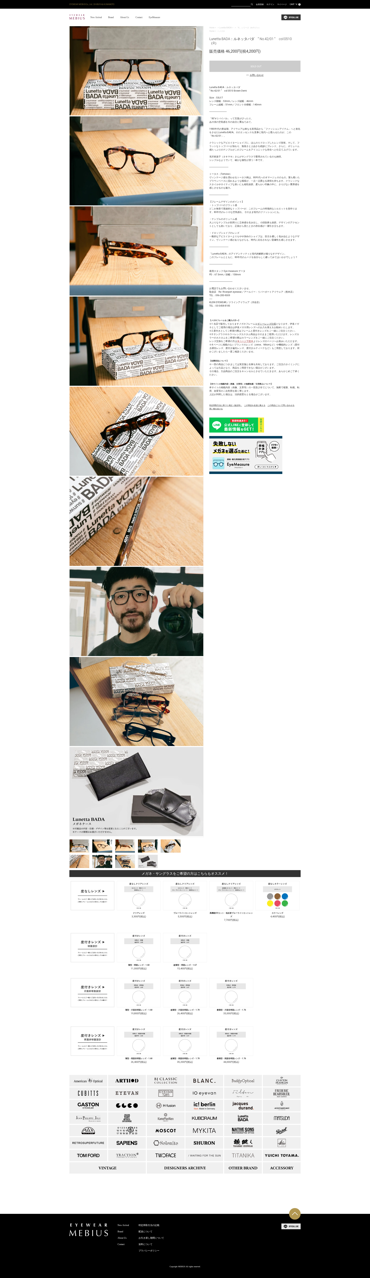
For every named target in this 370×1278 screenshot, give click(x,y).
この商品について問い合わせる (280, 405)
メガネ (222, 31)
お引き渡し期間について (151, 1238)
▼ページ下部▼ (245, 341)
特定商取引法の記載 (149, 1225)
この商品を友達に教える (254, 405)
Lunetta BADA (225, 28)
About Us (124, 17)
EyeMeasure (154, 17)
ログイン (270, 4)
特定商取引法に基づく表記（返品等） (225, 405)
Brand (111, 17)
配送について (145, 1231)
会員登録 (260, 4)
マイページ (282, 4)
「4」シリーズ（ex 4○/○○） (248, 28)
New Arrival (96, 17)
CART (295, 4)
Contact (138, 17)
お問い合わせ (257, 75)
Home (211, 28)
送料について (145, 1244)
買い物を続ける (216, 409)
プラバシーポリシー (149, 1250)
